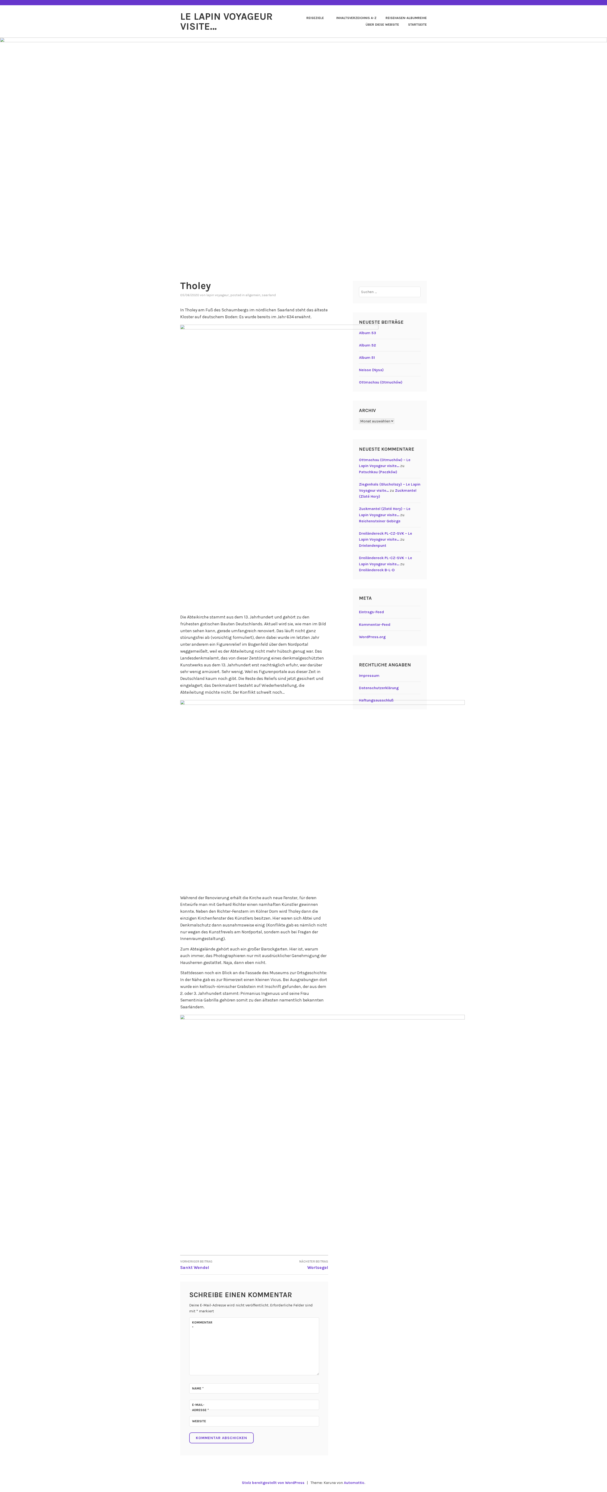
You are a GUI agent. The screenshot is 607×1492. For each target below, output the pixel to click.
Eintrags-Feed (371, 612)
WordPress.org (372, 637)
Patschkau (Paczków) (378, 472)
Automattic (354, 1482)
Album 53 (367, 333)
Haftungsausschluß (376, 700)
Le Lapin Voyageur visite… (226, 21)
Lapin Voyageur (217, 295)
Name (198, 1388)
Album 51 (367, 357)
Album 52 (367, 345)
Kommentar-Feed (374, 624)
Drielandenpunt (372, 545)
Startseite (417, 25)
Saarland (269, 295)
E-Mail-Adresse (200, 1407)
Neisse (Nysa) (371, 370)
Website (199, 1421)
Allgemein (252, 295)
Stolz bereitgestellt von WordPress (273, 1482)
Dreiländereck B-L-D (377, 570)
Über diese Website (382, 25)
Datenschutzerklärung (379, 688)
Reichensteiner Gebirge (379, 521)
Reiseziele (315, 18)
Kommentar (202, 1325)
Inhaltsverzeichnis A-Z (356, 18)
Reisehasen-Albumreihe (406, 18)
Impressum (369, 675)
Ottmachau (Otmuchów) (380, 382)
